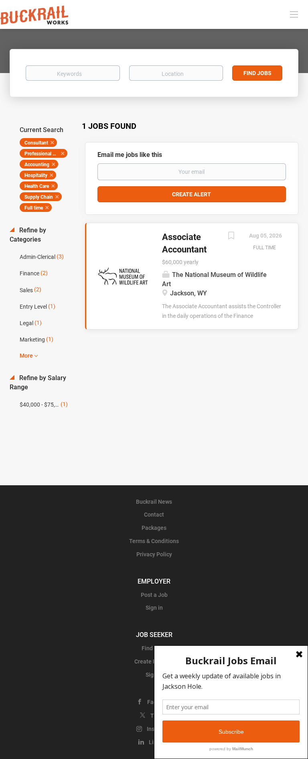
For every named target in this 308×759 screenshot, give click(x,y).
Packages (154, 528)
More (26, 355)
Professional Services (45, 154)
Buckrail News (154, 502)
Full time (33, 208)
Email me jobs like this (129, 155)
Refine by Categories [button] (28, 234)
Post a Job (154, 595)
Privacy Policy (154, 554)
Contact (154, 514)
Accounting (36, 164)
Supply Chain (38, 197)
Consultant (36, 143)
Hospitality (35, 175)
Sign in (154, 607)
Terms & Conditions (154, 541)
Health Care (36, 186)
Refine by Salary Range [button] (38, 382)
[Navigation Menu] (294, 14)
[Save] (231, 237)
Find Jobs (257, 73)
